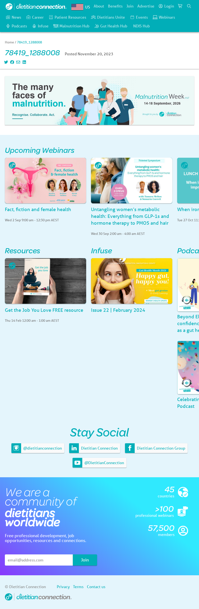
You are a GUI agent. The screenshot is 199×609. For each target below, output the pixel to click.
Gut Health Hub (113, 25)
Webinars (167, 17)
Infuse (43, 25)
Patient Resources (70, 17)
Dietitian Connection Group (160, 448)
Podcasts (19, 25)
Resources (22, 250)
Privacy (63, 586)
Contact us (96, 586)
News (16, 17)
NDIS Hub (141, 25)
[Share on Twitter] (5, 62)
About (99, 5)
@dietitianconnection (42, 448)
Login (169, 5)
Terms (78, 586)
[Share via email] (18, 62)
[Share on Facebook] (11, 62)
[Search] (189, 6)
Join (129, 5)
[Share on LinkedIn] (24, 62)
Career (38, 17)
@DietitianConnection (103, 462)
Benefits (115, 5)
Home (9, 42)
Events (142, 17)
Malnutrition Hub (74, 25)
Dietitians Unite (111, 17)
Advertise (145, 5)
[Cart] (180, 6)
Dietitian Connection (99, 448)
